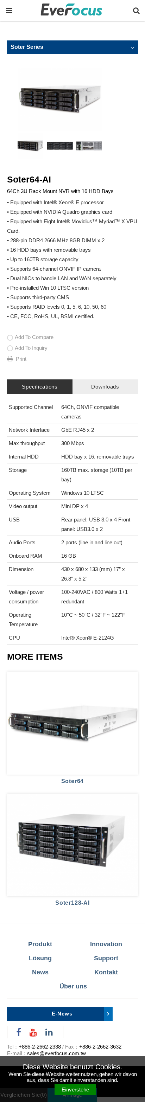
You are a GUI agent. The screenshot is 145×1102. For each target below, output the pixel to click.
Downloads (105, 387)
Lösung (40, 958)
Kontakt (106, 972)
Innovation (106, 944)
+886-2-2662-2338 (40, 1047)
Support (106, 958)
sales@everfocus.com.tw (56, 1053)
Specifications (40, 387)
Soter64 (72, 781)
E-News (62, 1014)
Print (21, 359)
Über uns (73, 986)
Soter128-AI (72, 903)
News (40, 972)
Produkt (40, 944)
